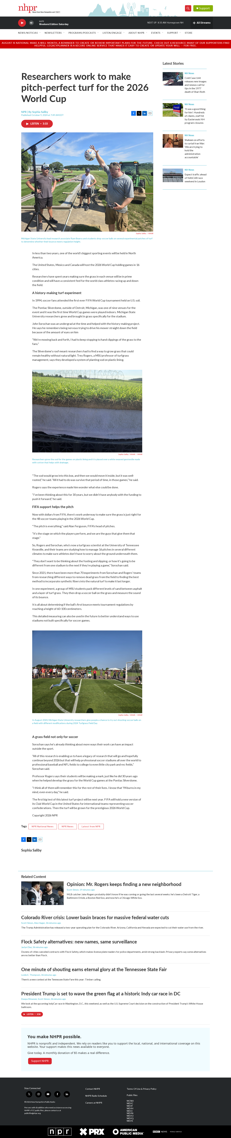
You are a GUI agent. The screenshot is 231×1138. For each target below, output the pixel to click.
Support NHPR (40, 1061)
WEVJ (129, 1111)
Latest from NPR (91, 826)
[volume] (31, 22)
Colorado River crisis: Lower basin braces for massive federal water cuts (95, 917)
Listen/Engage (112, 32)
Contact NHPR (92, 1089)
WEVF (130, 1106)
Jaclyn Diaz (26, 947)
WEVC (130, 1103)
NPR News (68, 826)
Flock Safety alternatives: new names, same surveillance (79, 941)
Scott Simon (73, 889)
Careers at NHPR (93, 1102)
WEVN (130, 1113)
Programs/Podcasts (82, 32)
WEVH (130, 1108)
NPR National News (43, 826)
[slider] (36, 22)
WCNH (130, 1101)
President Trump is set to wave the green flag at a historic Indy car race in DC (100, 993)
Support (204, 8)
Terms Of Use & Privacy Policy (141, 1089)
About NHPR (136, 32)
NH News (189, 73)
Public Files (132, 1095)
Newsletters (53, 32)
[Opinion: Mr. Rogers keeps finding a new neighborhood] (42, 893)
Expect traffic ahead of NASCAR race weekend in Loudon (195, 178)
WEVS (130, 1121)
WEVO (130, 1116)
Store (188, 32)
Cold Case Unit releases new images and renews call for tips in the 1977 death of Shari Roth (195, 84)
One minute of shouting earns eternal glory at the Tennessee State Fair (94, 969)
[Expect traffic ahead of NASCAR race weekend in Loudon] (173, 175)
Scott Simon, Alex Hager (33, 923)
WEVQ (130, 1118)
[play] (22, 23)
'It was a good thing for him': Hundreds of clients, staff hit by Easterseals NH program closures (195, 115)
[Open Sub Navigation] (40, 32)
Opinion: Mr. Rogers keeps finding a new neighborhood (124, 884)
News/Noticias (28, 32)
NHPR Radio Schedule (96, 1096)
